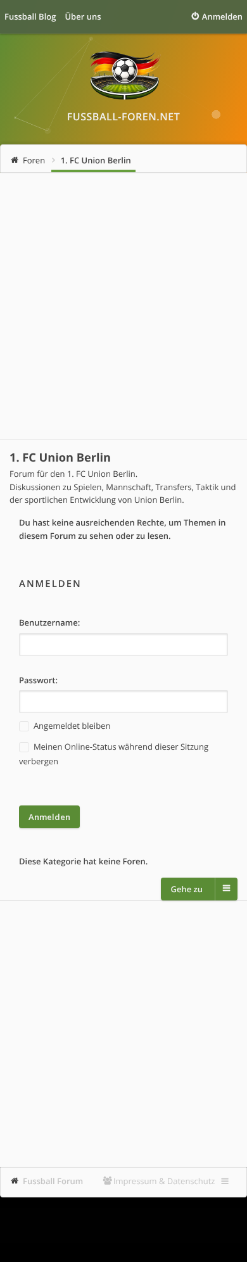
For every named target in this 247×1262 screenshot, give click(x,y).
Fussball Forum (53, 1181)
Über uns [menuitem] (83, 16)
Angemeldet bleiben (71, 725)
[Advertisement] (123, 305)
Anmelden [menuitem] (222, 16)
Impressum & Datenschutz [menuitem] (164, 1181)
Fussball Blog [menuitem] (30, 16)
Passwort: (38, 680)
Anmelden (50, 583)
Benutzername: (49, 622)
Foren (34, 160)
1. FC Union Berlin (96, 160)
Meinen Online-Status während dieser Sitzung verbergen (113, 754)
